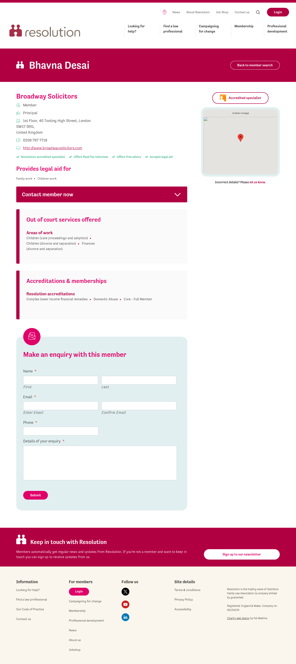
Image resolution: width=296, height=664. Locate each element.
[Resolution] (45, 30)
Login (278, 12)
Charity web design (238, 618)
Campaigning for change (209, 28)
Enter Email (33, 412)
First (27, 387)
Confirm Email (114, 412)
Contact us (242, 12)
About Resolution (198, 12)
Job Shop (222, 12)
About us (75, 640)
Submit (35, 495)
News (176, 12)
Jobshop (75, 649)
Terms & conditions (187, 590)
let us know (257, 182)
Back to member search (255, 65)
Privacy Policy (183, 599)
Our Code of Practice (30, 609)
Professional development (277, 28)
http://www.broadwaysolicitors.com (52, 148)
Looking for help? (136, 28)
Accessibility (182, 609)
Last (105, 387)
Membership (244, 26)
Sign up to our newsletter (242, 554)
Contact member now (47, 194)
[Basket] (164, 12)
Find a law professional (172, 28)
